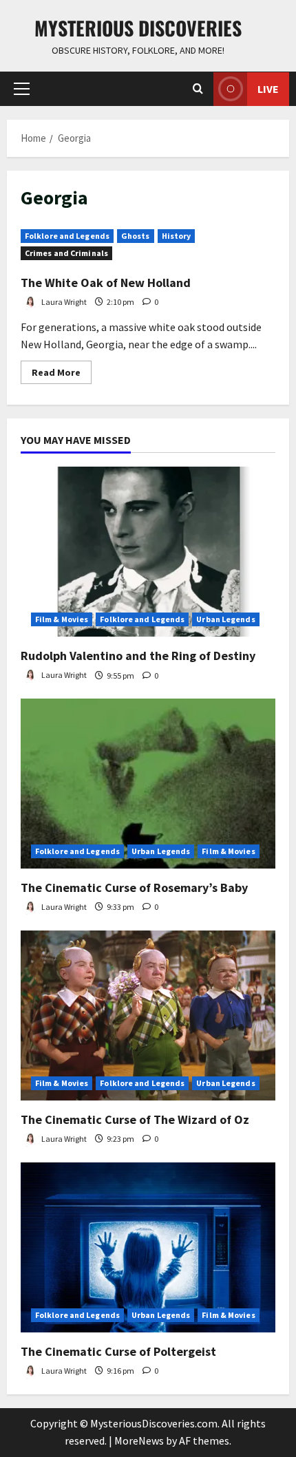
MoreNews (139, 1440)
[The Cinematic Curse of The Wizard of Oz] (148, 1015)
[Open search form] (198, 89)
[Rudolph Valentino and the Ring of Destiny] (148, 552)
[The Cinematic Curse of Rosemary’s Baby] (148, 784)
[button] (21, 88)
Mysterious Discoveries (138, 28)
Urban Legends (225, 619)
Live (268, 89)
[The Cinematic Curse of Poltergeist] (148, 1247)
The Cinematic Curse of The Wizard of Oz (135, 1119)
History (176, 236)
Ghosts (135, 236)
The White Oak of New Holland (106, 282)
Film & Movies (61, 619)
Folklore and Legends (67, 236)
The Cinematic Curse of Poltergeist (118, 1351)
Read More (62, 374)
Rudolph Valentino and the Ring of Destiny (138, 655)
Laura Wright (63, 302)
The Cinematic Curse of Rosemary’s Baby (134, 887)
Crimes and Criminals (66, 253)
